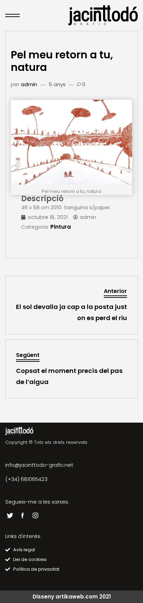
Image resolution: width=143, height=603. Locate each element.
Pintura (60, 227)
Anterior (115, 291)
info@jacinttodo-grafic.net (39, 464)
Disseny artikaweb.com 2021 (72, 596)
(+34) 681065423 (26, 479)
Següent (28, 355)
